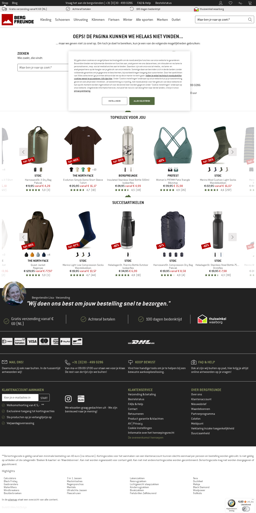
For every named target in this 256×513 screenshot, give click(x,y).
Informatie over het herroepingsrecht (151, 433)
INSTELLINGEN (114, 101)
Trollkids (197, 493)
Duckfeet (198, 481)
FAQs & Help (135, 404)
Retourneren (136, 414)
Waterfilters (10, 487)
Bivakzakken (137, 490)
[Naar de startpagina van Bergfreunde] (19, 19)
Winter (127, 19)
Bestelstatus (136, 399)
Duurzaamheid (200, 433)
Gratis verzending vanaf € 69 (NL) (28, 9)
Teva (195, 478)
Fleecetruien (74, 493)
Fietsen (113, 19)
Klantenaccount (201, 399)
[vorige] (23, 152)
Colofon (196, 419)
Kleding (45, 19)
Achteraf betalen (82, 9)
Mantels (71, 487)
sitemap (12, 499)
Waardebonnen (200, 409)
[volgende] (232, 152)
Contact (133, 409)
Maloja (196, 484)
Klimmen (98, 19)
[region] (129, 81)
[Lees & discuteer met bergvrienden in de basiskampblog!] (84, 399)
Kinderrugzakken (139, 487)
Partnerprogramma (203, 414)
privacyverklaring (82, 91)
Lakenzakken (137, 478)
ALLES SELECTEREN (142, 101)
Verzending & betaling (142, 394)
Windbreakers (11, 490)
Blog (14, 3)
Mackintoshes (74, 481)
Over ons (196, 394)
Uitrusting (81, 19)
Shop (5, 3)
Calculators (10, 478)
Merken (162, 19)
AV (130, 423)
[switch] (246, 509)
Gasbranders (11, 484)
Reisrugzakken (138, 481)
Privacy (138, 423)
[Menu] (253, 500)
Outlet (176, 19)
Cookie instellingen (140, 428)
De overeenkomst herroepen (145, 437)
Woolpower (199, 490)
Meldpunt (197, 423)
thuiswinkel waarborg (211, 9)
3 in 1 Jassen (74, 478)
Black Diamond (201, 487)
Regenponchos (75, 484)
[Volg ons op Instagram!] (71, 399)
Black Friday (10, 481)
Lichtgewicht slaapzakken (144, 484)
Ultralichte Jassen (77, 490)
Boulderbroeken (13, 493)
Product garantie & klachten (146, 419)
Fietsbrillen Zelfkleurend (143, 493)
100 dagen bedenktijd (148, 9)
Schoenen (62, 19)
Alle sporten (144, 19)
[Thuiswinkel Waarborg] (212, 319)
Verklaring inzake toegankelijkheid (212, 428)
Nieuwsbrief (198, 404)
